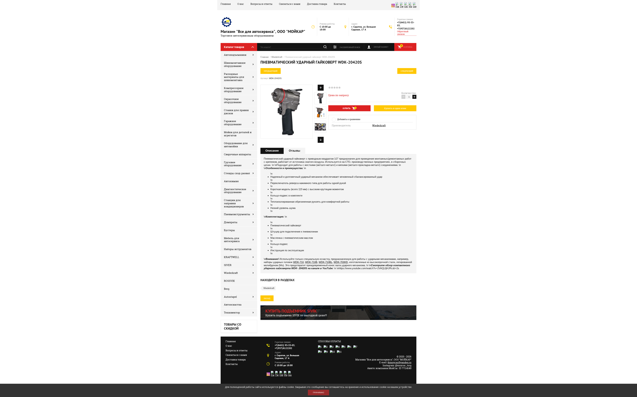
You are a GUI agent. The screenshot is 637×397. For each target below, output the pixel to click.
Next (321, 140)
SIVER (227, 265)
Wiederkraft (231, 272)
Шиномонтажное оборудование (235, 64)
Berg (226, 288)
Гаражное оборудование (233, 122)
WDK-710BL (325, 262)
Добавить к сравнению (348, 119)
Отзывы (294, 150)
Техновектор (232, 312)
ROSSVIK (229, 280)
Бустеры (229, 230)
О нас (240, 3)
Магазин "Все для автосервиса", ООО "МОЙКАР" (263, 31)
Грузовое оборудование (233, 164)
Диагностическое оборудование (235, 190)
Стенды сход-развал (237, 173)
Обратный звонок (402, 33)
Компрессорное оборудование (234, 89)
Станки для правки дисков (236, 111)
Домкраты (230, 222)
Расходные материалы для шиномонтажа (234, 77)
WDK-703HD (341, 262)
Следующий (407, 71)
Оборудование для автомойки (236, 144)
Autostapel (230, 296)
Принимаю (318, 392)
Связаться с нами (289, 3)
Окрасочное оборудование (233, 100)
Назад (267, 298)
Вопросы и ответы (261, 3)
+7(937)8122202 (406, 28)
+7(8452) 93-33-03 (284, 345)
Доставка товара (317, 3)
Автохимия (231, 181)
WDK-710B (311, 262)
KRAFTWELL (231, 257)
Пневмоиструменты (237, 214)
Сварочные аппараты (237, 154)
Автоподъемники (235, 54)
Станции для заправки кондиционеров (234, 203)
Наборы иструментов (237, 249)
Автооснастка (232, 304)
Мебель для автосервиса (232, 239)
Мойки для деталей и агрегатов (237, 134)
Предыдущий (270, 71)
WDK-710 (298, 262)
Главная (226, 3)
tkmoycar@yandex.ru (399, 362)
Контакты (340, 3)
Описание (272, 150)
